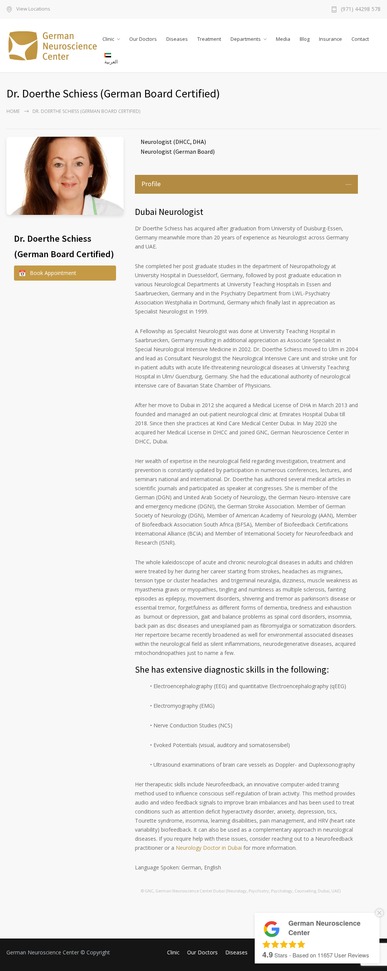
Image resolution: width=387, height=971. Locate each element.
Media (283, 39)
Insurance (330, 39)
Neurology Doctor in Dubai (209, 847)
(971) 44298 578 (361, 9)
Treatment (209, 39)
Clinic (108, 39)
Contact (360, 39)
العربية (111, 61)
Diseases (177, 39)
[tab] (246, 184)
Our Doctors (143, 39)
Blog (305, 39)
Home (13, 111)
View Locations (33, 9)
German (185, 151)
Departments (246, 39)
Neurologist (156, 141)
